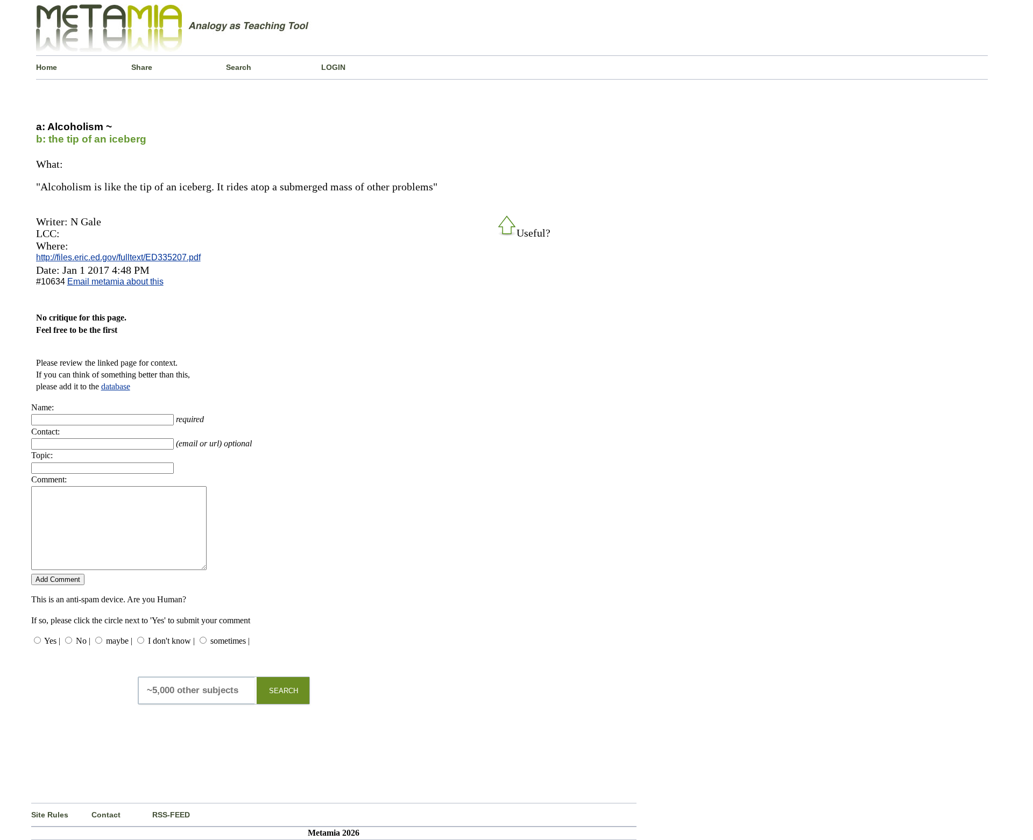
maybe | (119, 640)
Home (46, 67)
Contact (106, 814)
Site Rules (49, 814)
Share (141, 67)
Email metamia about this (115, 281)
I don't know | (171, 640)
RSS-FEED (171, 814)
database (115, 386)
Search (238, 67)
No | (83, 640)
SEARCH (283, 691)
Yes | (52, 640)
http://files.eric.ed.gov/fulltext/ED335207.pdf (118, 257)
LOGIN (333, 67)
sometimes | (230, 640)
